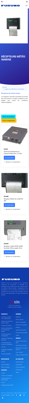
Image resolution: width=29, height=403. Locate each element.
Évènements (19, 369)
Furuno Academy (20, 367)
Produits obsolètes (6, 354)
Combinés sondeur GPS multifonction (6, 317)
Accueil (4, 87)
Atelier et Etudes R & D (22, 355)
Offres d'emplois (5, 367)
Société (3, 362)
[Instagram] (24, 395)
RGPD (12, 395)
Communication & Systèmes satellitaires (6, 343)
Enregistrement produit (7, 385)
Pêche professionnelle (21, 332)
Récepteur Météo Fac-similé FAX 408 (13, 200)
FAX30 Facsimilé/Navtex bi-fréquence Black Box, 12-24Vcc (13, 152)
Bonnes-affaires (5, 364)
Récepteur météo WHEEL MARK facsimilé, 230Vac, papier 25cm (13, 247)
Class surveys (19, 352)
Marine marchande (21, 322)
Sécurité (3, 347)
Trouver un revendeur (6, 375)
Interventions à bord (21, 345)
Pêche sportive (19, 319)
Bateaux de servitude (21, 325)
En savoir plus (9, 158)
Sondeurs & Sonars (6, 325)
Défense (18, 327)
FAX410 (6, 243)
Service (3, 382)
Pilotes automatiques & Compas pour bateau (6, 329)
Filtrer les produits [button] (8, 117)
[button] (2, 1)
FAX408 (6, 196)
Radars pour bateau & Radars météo (7, 322)
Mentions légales (5, 395)
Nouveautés (19, 364)
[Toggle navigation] (26, 6)
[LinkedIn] (2, 397)
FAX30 (6, 149)
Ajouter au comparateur (13, 162)
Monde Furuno (19, 362)
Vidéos (17, 372)
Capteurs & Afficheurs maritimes (14, 89)
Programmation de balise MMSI (6, 379)
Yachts (17, 335)
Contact (3, 373)
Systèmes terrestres (21, 330)
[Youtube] (20, 395)
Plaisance (18, 317)
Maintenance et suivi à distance (21, 348)
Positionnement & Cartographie (6, 334)
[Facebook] (16, 395)
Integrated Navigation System (7, 350)
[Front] (10, 5)
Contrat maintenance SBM (21, 341)
